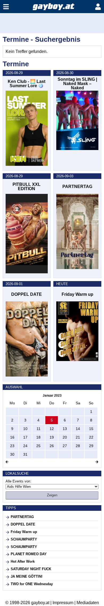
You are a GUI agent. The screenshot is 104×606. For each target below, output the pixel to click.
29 (91, 446)
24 (25, 446)
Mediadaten (88, 602)
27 (65, 446)
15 (91, 429)
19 (52, 437)
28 (78, 446)
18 (38, 437)
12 (52, 429)
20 (65, 437)
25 (38, 446)
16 (12, 437)
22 (91, 437)
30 (12, 454)
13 (65, 429)
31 (25, 454)
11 (39, 429)
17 (25, 437)
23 (12, 446)
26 (52, 446)
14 (78, 429)
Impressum (63, 602)
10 (25, 429)
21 (78, 437)
